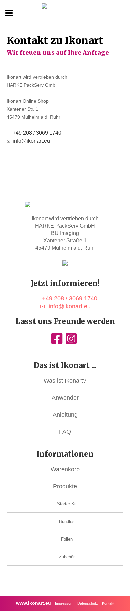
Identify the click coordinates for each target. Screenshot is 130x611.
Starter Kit (67, 503)
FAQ (65, 431)
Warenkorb (65, 469)
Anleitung (65, 414)
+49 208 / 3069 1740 (37, 133)
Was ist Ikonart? (65, 380)
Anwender (65, 397)
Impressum (64, 603)
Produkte (65, 486)
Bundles (67, 521)
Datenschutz (87, 603)
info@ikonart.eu (31, 141)
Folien (67, 539)
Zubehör (67, 556)
